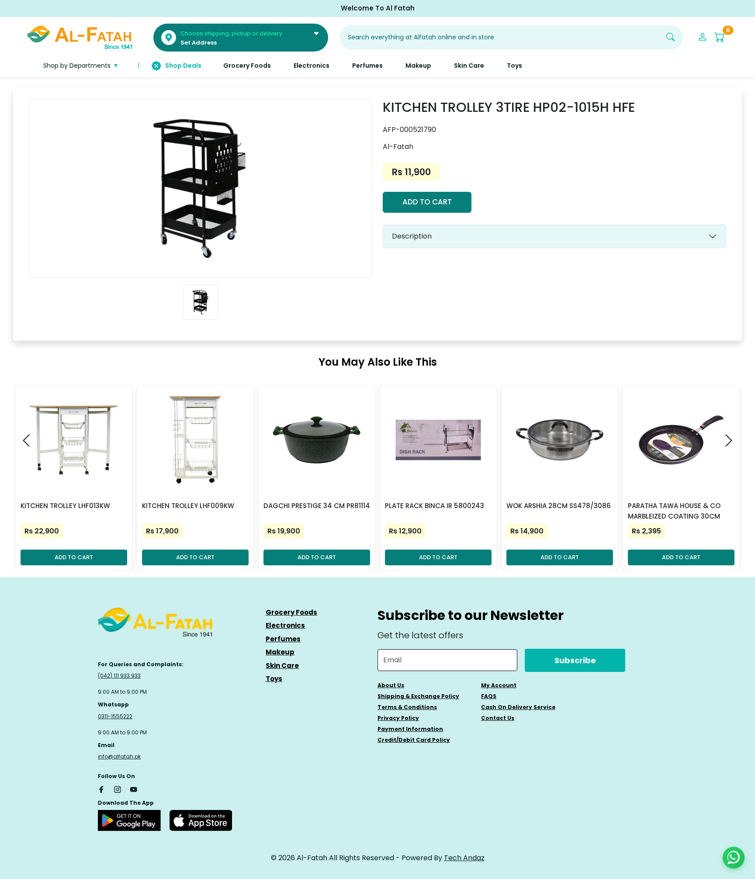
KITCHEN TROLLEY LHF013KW (65, 505)
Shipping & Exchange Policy (418, 696)
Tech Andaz (464, 858)
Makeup (280, 652)
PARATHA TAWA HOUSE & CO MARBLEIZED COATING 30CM (674, 511)
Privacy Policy (398, 718)
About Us (391, 685)
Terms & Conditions (407, 707)
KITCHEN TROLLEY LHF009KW (188, 505)
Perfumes (283, 639)
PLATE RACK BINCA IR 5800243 (434, 505)
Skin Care (282, 665)
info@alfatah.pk (119, 756)
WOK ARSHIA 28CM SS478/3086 (558, 505)
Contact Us (497, 718)
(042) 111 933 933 (119, 675)
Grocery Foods (291, 612)
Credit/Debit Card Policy (414, 740)
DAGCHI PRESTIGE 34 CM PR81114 (316, 505)
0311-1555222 (115, 716)
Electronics (285, 625)
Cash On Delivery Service (518, 707)
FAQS (488, 696)
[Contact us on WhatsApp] (734, 858)
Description (412, 236)
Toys (274, 678)
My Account (498, 685)
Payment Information (410, 729)
